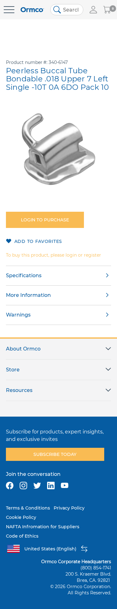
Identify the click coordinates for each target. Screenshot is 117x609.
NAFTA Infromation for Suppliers (42, 526)
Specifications (23, 275)
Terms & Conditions (28, 508)
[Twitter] (37, 485)
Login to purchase (45, 220)
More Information (28, 295)
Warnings (18, 315)
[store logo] (32, 9)
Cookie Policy (21, 517)
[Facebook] (9, 485)
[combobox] (66, 9)
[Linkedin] (51, 485)
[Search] (57, 9)
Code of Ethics (22, 536)
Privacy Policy (69, 508)
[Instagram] (23, 485)
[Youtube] (64, 485)
